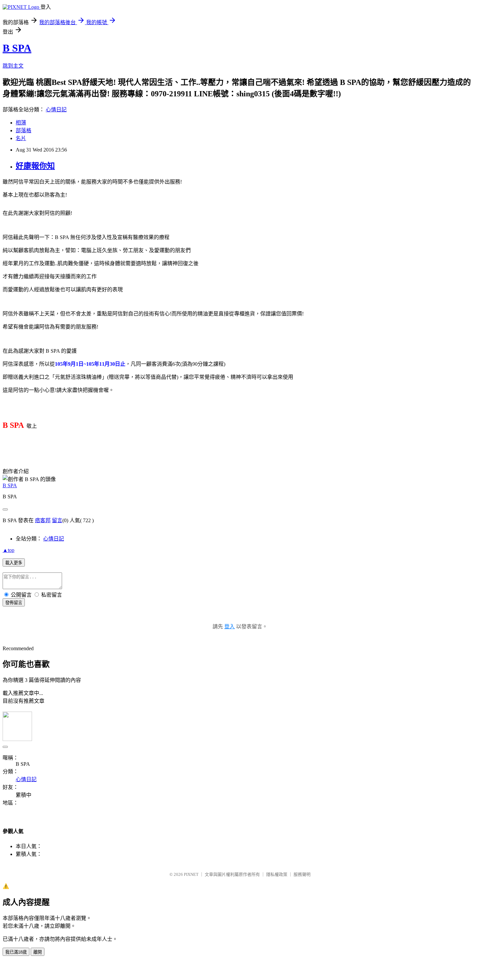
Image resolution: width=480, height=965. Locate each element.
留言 (57, 520)
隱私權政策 (276, 874)
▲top (8, 550)
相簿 (21, 122)
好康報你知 (35, 166)
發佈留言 (13, 602)
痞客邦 (43, 520)
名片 (21, 138)
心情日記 (56, 109)
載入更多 (13, 562)
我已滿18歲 (16, 952)
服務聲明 (302, 874)
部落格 (23, 130)
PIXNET (191, 874)
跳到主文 (13, 66)
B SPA (17, 48)
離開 (37, 952)
